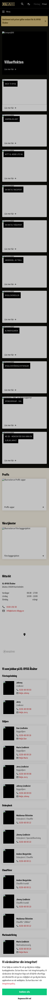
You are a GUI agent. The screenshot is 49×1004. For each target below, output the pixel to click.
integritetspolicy (8, 983)
